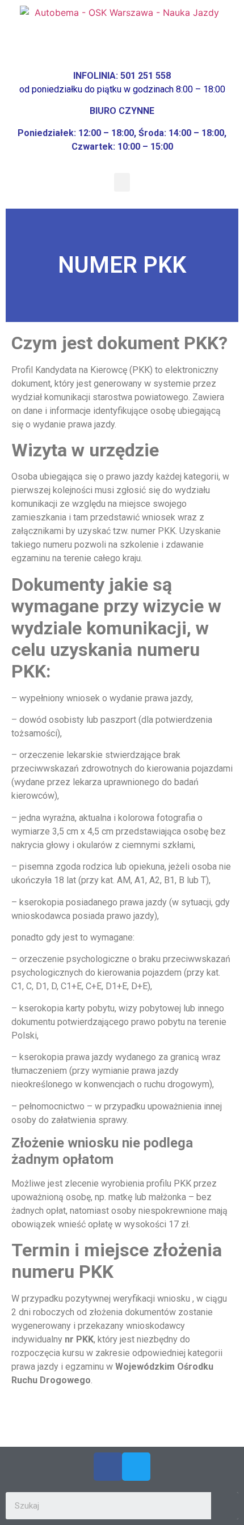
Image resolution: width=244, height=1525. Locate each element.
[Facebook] (108, 1466)
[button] (122, 182)
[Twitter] (136, 1466)
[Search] (224, 1505)
